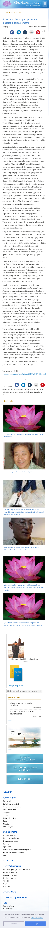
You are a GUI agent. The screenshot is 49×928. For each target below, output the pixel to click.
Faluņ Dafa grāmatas (16, 686)
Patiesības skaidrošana (11, 838)
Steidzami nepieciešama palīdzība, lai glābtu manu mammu (23, 472)
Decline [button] (14, 924)
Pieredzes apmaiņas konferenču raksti (16, 869)
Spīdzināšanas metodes (11, 12)
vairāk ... (11, 721)
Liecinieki (6, 887)
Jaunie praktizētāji (10, 878)
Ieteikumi (6, 884)
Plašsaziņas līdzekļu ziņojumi (13, 852)
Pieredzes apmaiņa (10, 872)
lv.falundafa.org (8, 906)
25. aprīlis (6, 812)
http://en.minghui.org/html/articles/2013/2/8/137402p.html (24, 374)
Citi (4, 855)
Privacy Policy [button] (37, 918)
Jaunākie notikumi (10, 835)
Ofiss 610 (6, 824)
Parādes (6, 844)
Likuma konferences (10, 841)
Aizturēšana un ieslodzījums (13, 807)
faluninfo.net (7, 909)
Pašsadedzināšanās (10, 818)
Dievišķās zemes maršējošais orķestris (17, 850)
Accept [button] (35, 924)
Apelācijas (7, 847)
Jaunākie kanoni (14, 697)
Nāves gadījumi (8, 801)
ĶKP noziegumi (8, 827)
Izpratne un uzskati (10, 875)
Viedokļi (6, 881)
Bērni (5, 821)
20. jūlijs (6, 815)
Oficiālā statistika (9, 810)
